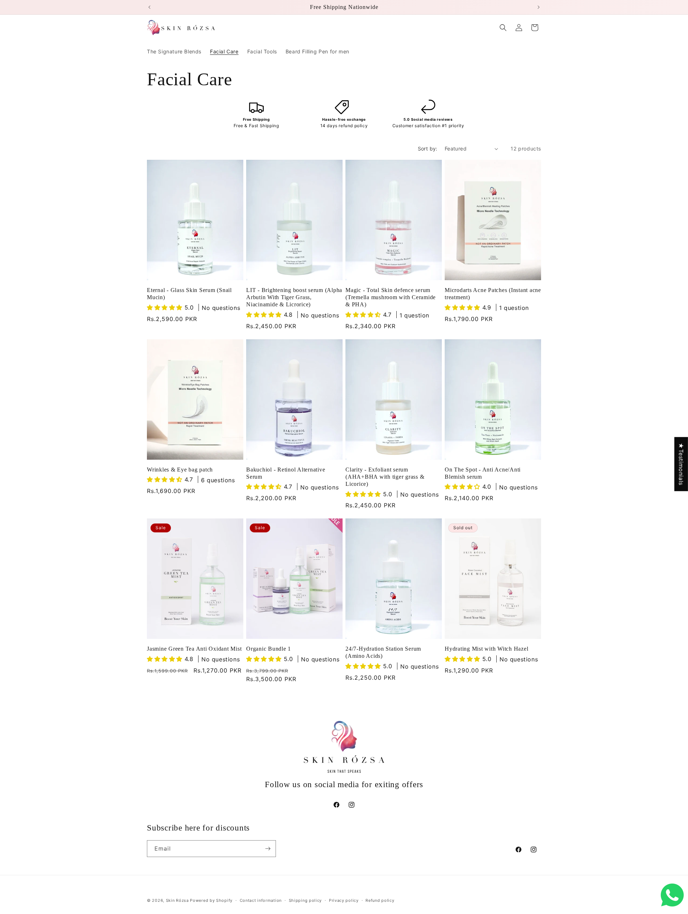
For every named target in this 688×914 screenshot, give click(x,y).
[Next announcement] (538, 7)
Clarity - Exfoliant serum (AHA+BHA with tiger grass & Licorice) (384, 476)
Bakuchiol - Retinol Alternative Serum (285, 473)
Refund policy (380, 900)
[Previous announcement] (149, 7)
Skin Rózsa (177, 900)
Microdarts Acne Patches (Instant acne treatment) (493, 294)
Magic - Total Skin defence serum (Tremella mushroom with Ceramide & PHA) (390, 297)
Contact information (261, 900)
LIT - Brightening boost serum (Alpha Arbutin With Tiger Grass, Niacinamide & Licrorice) (294, 297)
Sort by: (428, 148)
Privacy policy (344, 900)
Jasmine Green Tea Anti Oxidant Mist (194, 649)
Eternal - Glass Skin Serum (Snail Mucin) (189, 294)
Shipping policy (305, 900)
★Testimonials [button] (681, 463)
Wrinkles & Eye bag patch (180, 469)
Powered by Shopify (211, 900)
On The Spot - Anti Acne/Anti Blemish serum (483, 473)
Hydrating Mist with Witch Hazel (486, 649)
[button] (503, 27)
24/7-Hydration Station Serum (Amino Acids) (383, 652)
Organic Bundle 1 (268, 649)
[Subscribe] (268, 848)
